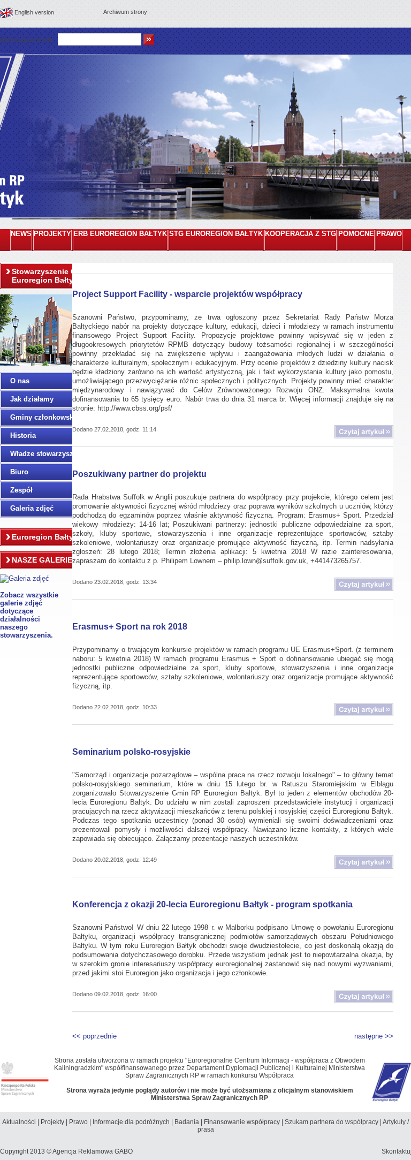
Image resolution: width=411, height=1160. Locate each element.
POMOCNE (356, 234)
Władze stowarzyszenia (48, 454)
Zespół (21, 490)
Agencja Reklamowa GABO (92, 1151)
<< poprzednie (94, 1036)
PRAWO (389, 234)
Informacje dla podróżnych (131, 1122)
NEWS (21, 234)
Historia (23, 435)
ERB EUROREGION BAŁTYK (120, 234)
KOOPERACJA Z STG (300, 234)
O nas (19, 381)
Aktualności (19, 1122)
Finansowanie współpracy (242, 1122)
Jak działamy (32, 399)
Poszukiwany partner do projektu (139, 474)
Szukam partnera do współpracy (331, 1122)
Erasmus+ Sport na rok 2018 (129, 626)
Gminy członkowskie (44, 417)
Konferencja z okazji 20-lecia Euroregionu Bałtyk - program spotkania (212, 904)
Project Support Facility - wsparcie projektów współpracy (187, 294)
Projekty (52, 1122)
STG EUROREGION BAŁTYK (216, 234)
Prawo (78, 1122)
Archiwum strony (125, 12)
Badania (186, 1122)
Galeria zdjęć (32, 508)
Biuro (19, 472)
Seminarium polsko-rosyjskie (131, 751)
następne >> (373, 1036)
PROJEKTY (52, 234)
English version (34, 12)
